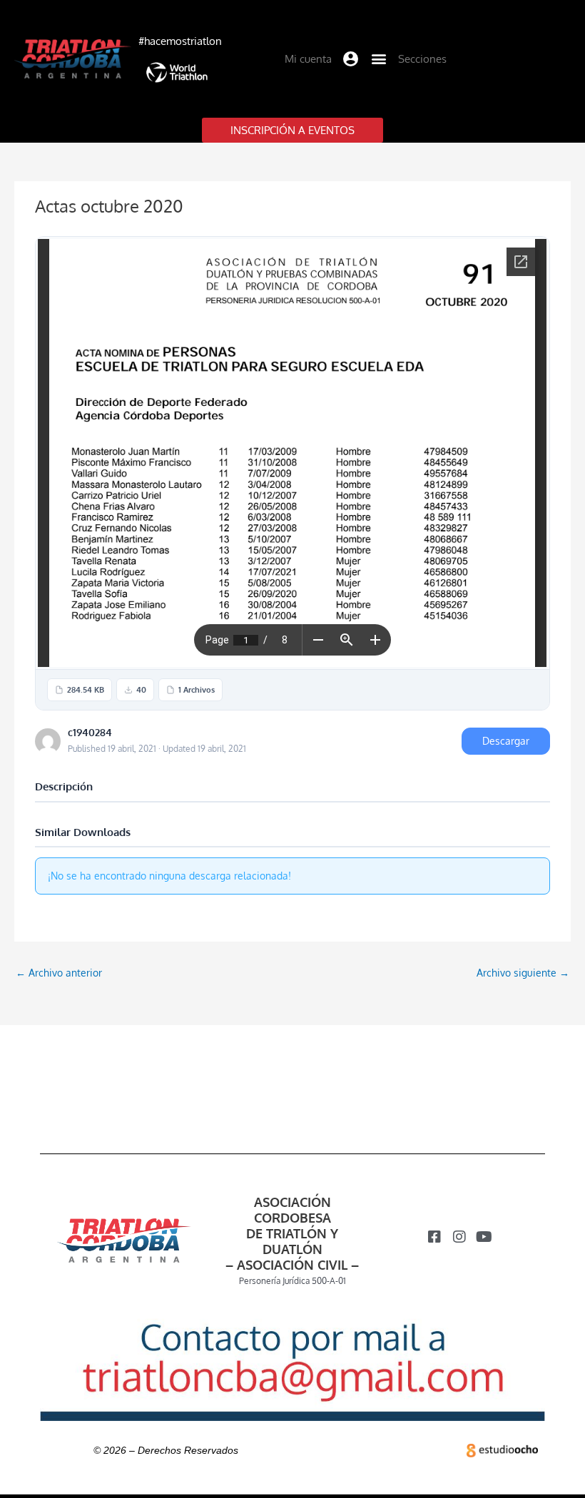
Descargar (505, 741)
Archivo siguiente (523, 973)
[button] (351, 59)
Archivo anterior (59, 973)
